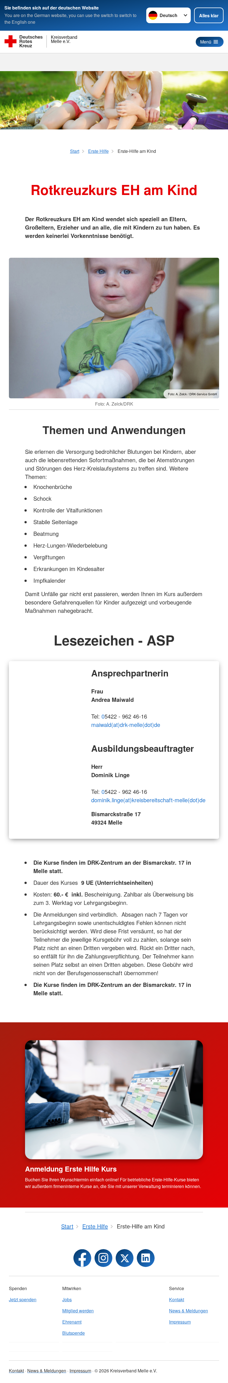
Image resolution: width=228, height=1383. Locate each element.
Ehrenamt (71, 1322)
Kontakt (176, 1299)
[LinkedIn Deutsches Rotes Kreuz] (146, 1258)
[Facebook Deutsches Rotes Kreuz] (82, 1258)
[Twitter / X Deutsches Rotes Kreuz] (124, 1258)
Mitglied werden (78, 1310)
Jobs (67, 1299)
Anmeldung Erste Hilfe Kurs (71, 1169)
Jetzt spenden (22, 1299)
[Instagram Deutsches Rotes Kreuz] (103, 1258)
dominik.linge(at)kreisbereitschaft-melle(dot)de (148, 800)
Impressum (180, 1322)
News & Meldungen (188, 1310)
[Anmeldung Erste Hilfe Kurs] (114, 1099)
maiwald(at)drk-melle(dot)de (125, 725)
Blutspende (73, 1333)
